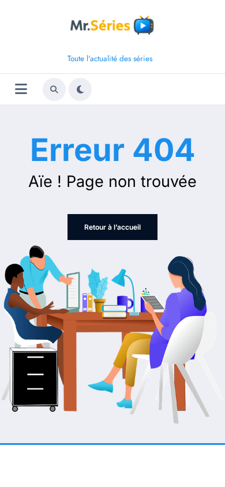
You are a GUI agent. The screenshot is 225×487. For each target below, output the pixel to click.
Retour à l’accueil (112, 227)
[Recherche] (54, 89)
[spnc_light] (80, 89)
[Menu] (21, 89)
